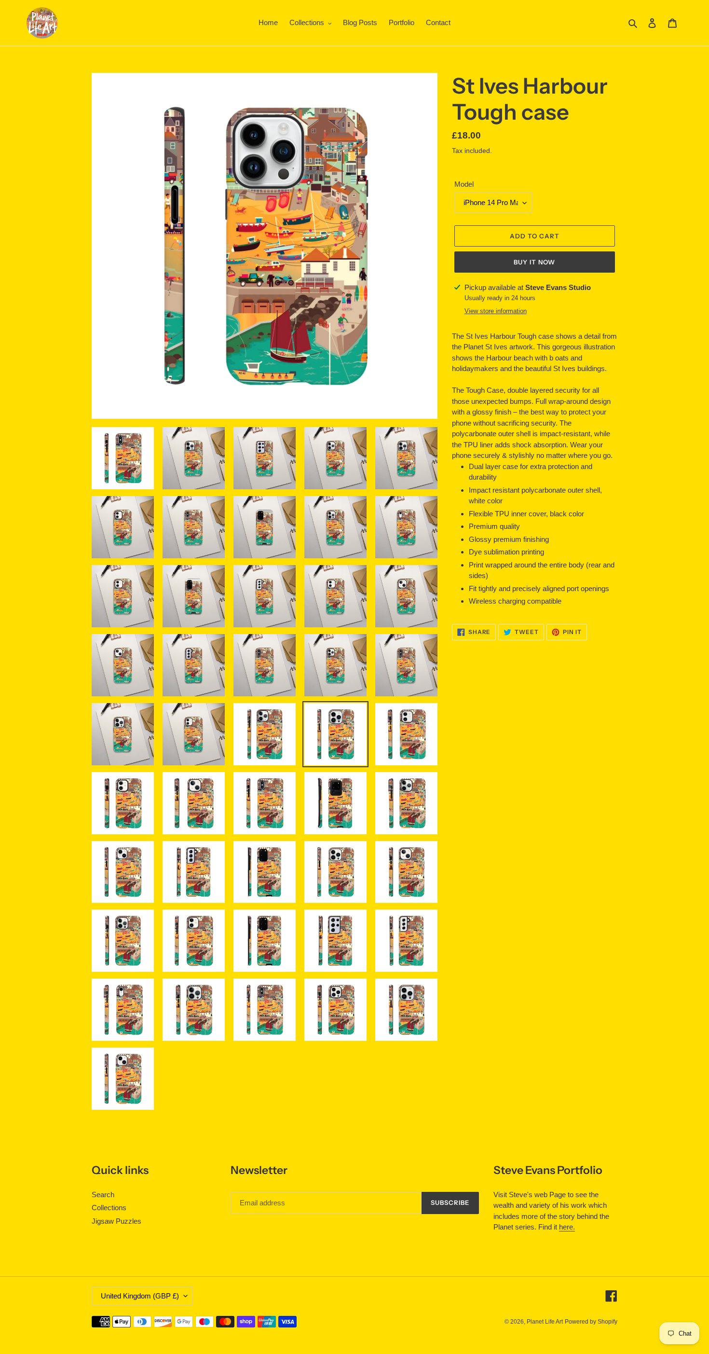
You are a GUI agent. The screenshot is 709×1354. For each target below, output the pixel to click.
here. (567, 1227)
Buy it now (534, 262)
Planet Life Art (545, 1321)
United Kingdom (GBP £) (140, 1296)
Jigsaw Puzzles (116, 1221)
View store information (495, 311)
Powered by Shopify (591, 1321)
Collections (109, 1207)
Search (103, 1194)
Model (464, 184)
